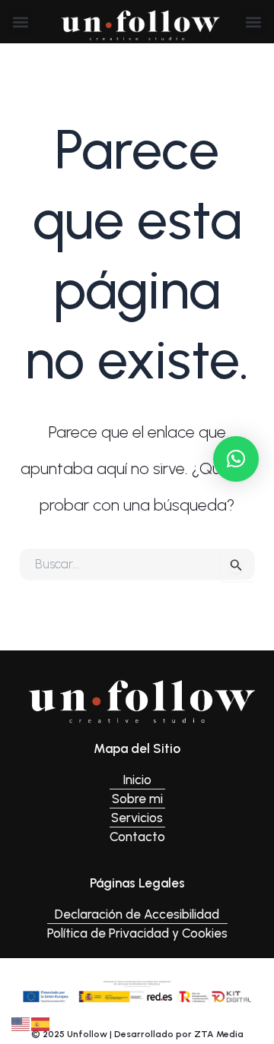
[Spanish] (41, 1022)
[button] (20, 21)
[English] (21, 1022)
